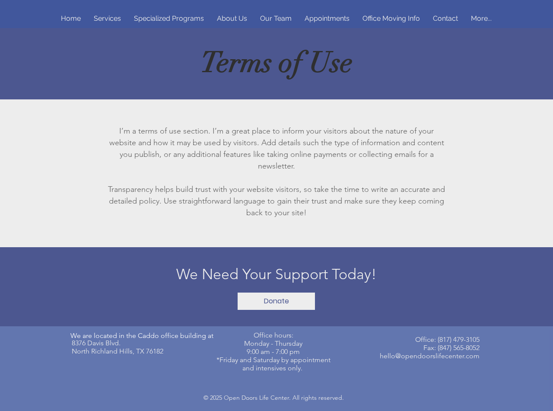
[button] (276, 301)
